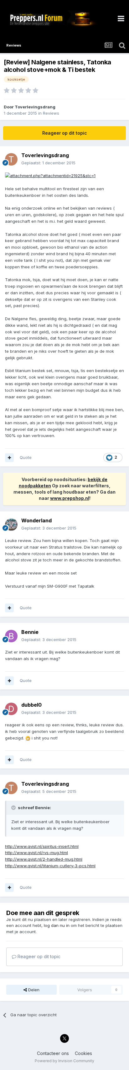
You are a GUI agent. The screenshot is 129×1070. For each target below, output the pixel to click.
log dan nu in (57, 925)
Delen (33, 989)
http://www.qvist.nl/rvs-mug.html (36, 852)
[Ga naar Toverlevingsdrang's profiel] (11, 159)
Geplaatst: (48, 162)
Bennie (30, 632)
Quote (26, 457)
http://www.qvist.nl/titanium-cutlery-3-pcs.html (50, 865)
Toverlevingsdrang (35, 106)
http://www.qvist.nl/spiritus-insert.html (42, 846)
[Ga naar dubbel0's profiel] (11, 709)
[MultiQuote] (9, 457)
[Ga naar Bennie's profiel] (11, 636)
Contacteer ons (53, 1053)
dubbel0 (31, 705)
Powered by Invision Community (64, 1060)
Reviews (51, 113)
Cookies (83, 1053)
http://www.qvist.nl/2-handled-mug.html (43, 859)
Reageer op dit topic (64, 133)
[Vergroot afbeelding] (50, 175)
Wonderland (36, 520)
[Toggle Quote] (14, 807)
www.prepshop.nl (69, 498)
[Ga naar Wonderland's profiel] (11, 524)
